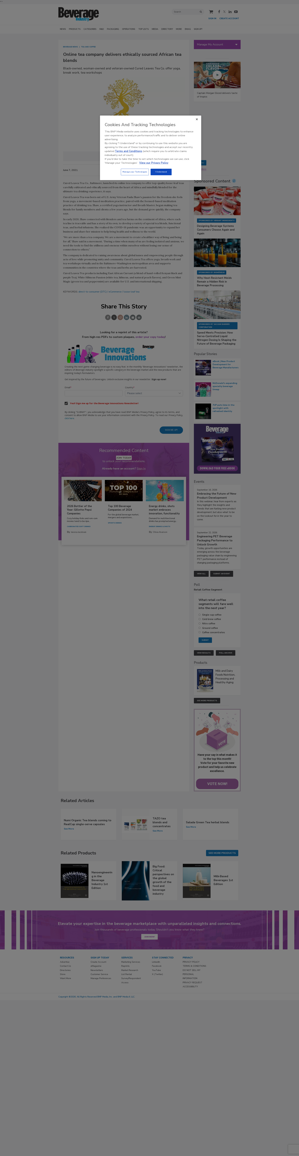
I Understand (161, 172)
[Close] (196, 119)
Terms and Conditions (128, 151)
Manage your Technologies (135, 172)
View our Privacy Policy (153, 163)
